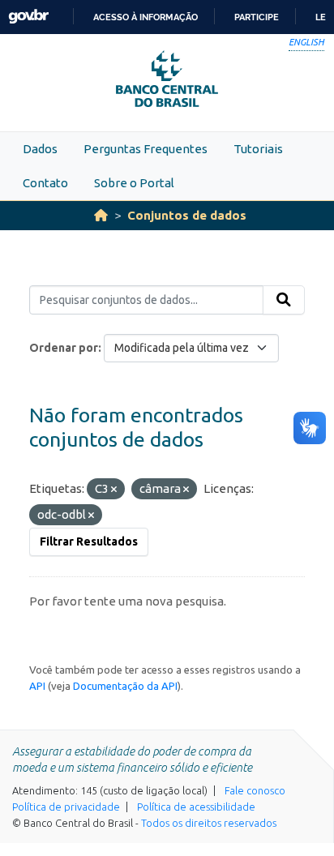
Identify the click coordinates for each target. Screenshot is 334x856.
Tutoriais (258, 149)
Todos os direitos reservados (208, 822)
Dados (40, 149)
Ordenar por (63, 347)
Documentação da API (125, 685)
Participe (256, 17)
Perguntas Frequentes (146, 149)
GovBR (28, 16)
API (37, 685)
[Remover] (114, 489)
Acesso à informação (145, 17)
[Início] (101, 215)
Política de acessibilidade (196, 806)
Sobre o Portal (134, 183)
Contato (45, 183)
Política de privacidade (66, 806)
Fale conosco (255, 790)
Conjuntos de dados (186, 215)
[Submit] (284, 300)
